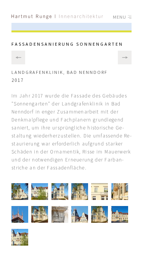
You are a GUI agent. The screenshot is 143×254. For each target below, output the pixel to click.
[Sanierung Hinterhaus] (125, 57)
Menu (120, 17)
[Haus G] (18, 57)
